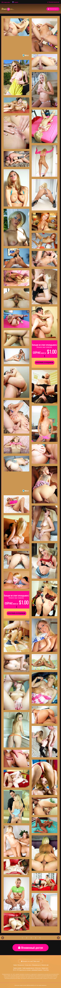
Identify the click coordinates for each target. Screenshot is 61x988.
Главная (15, 965)
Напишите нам (45, 968)
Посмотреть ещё (45, 965)
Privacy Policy (46, 970)
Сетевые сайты (6, 2)
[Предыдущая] (2, 937)
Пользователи (21, 965)
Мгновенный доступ (53, 9)
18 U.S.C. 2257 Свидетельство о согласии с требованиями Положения (27, 970)
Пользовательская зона (54, 2)
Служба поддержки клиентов (28, 968)
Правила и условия (17, 968)
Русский (16, 2)
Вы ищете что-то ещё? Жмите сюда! (31, 961)
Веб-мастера (38, 968)
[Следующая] (58, 937)
